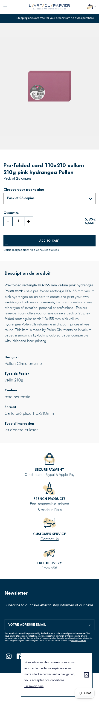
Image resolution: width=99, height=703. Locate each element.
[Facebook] (19, 658)
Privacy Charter (78, 641)
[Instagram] (9, 658)
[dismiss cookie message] (86, 674)
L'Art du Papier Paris (49, 7)
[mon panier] (90, 7)
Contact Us (50, 539)
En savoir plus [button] (34, 686)
